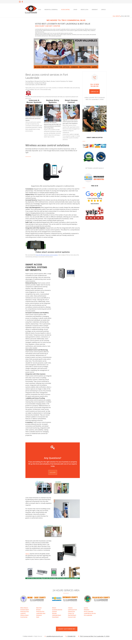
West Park (39, 607)
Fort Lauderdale (88, 615)
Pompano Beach (24, 609)
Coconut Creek (72, 617)
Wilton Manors (24, 607)
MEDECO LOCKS (84, 9)
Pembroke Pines (24, 611)
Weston (54, 607)
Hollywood (39, 615)
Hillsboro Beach (24, 615)
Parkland (54, 611)
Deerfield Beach (72, 615)
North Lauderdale (88, 611)
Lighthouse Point (72, 609)
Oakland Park (71, 611)
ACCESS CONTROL (65, 9)
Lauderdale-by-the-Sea (90, 613)
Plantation (86, 609)
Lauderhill (23, 613)
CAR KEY (75, 9)
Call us (27, 553)
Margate (54, 613)
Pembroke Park (40, 611)
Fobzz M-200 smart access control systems (47, 255)
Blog (39, 9)
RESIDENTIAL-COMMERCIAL (51, 9)
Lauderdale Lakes (40, 613)
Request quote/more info (66, 629)
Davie (37, 617)
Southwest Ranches (57, 609)
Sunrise (86, 607)
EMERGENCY (95, 9)
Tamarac (70, 607)
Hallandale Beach (56, 615)
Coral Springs (23, 617)
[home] (31, 9)
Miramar (38, 609)
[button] (103, 10)
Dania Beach (55, 617)
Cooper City (71, 613)
